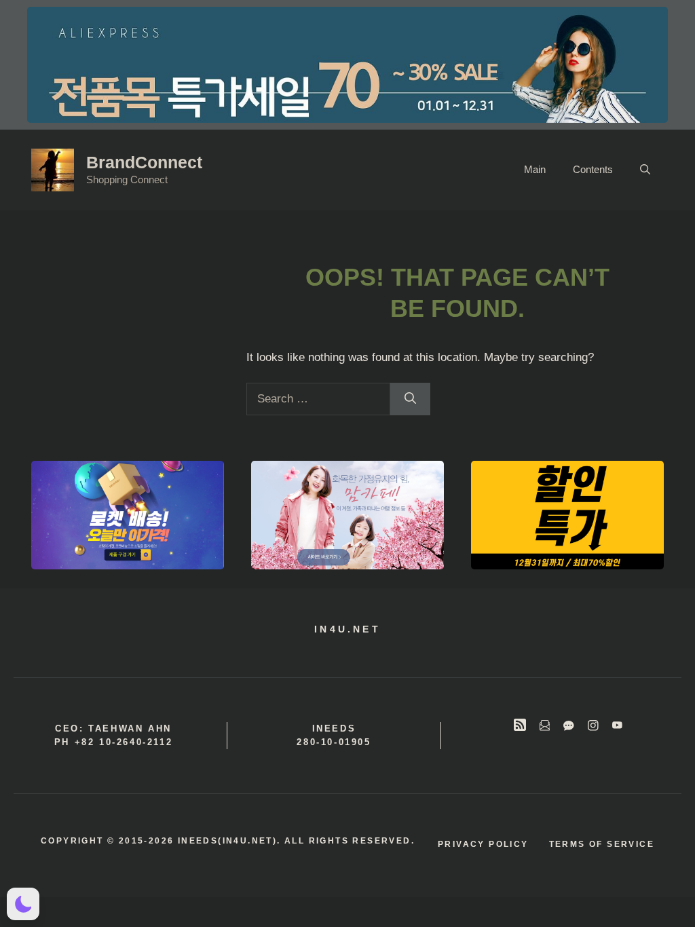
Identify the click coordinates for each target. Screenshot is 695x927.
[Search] (410, 399)
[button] (645, 169)
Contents (593, 169)
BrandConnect (144, 162)
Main (535, 169)
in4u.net (347, 629)
